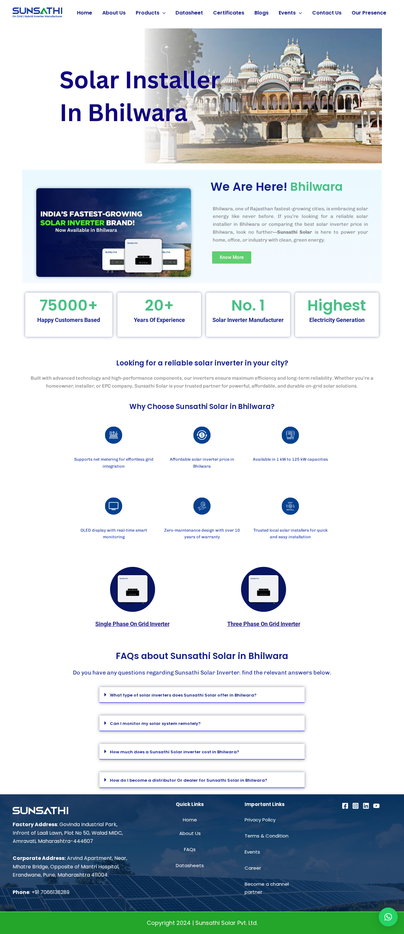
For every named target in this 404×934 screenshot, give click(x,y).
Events (287, 12)
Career (253, 868)
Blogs (261, 12)
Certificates (228, 12)
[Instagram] (355, 806)
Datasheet (189, 12)
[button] (202, 695)
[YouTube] (376, 806)
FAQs (190, 849)
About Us (114, 12)
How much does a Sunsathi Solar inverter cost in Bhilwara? (174, 752)
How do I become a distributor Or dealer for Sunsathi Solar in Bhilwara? (188, 780)
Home (84, 12)
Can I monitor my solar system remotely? (155, 724)
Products (147, 12)
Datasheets (190, 865)
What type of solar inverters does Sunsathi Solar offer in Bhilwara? (183, 695)
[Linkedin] (366, 806)
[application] (162, 13)
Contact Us (327, 12)
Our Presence (369, 12)
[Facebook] (345, 806)
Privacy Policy (260, 819)
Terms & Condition (266, 835)
